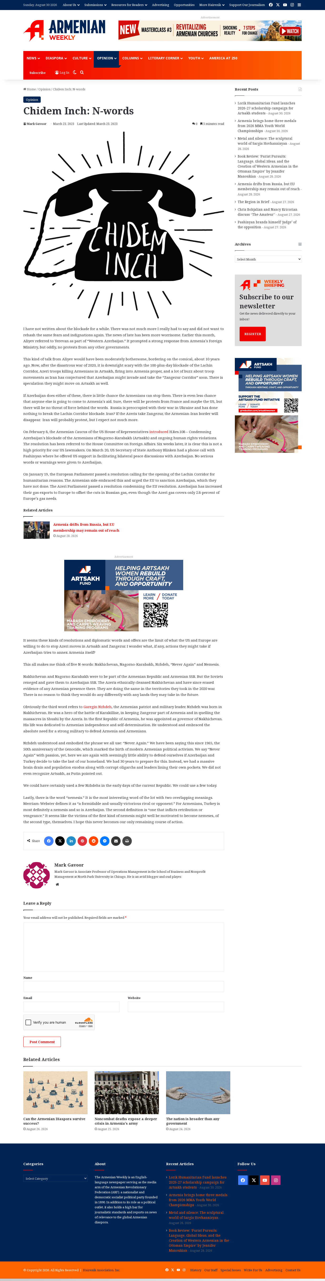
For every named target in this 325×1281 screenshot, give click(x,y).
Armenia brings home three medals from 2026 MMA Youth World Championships (267, 125)
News (31, 58)
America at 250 (223, 58)
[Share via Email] (116, 841)
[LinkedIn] (71, 841)
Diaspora (54, 58)
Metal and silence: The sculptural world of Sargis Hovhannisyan (196, 1215)
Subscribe (38, 73)
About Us (69, 5)
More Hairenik (210, 5)
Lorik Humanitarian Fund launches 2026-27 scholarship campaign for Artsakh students (266, 108)
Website (134, 998)
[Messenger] (104, 841)
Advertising (160, 5)
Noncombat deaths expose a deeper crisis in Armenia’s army (126, 1121)
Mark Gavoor (37, 124)
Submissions (93, 5)
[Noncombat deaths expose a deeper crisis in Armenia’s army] (127, 1092)
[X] (60, 841)
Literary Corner (163, 58)
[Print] (127, 841)
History (195, 1270)
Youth (194, 58)
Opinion (105, 58)
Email (27, 998)
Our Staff (210, 1270)
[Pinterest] (82, 841)
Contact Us (293, 1270)
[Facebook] (49, 841)
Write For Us (253, 1270)
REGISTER (252, 334)
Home (31, 89)
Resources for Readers (127, 5)
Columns (130, 58)
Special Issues (231, 1270)
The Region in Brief (253, 201)
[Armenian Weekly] (64, 30)
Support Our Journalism (247, 5)
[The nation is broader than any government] (198, 1092)
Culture (80, 58)
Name (27, 977)
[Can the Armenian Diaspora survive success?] (55, 1092)
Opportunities (184, 5)
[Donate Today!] (123, 595)
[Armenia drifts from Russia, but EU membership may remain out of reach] (37, 530)
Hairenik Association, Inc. (101, 1270)
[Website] (57, 884)
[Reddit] (93, 841)
